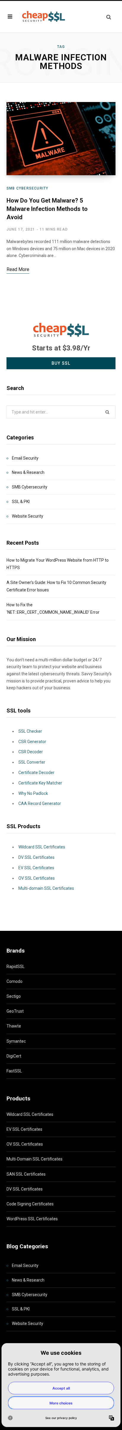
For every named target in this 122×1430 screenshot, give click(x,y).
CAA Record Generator (39, 803)
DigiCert (14, 1056)
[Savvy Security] (42, 16)
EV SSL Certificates (36, 867)
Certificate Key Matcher (40, 783)
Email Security (25, 458)
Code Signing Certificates (30, 1204)
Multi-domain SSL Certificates (46, 888)
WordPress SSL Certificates (32, 1218)
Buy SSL (61, 363)
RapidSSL (16, 966)
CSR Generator (32, 741)
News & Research (28, 472)
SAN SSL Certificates (26, 1174)
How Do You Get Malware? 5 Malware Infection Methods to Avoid (47, 209)
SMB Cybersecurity (27, 188)
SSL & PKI (21, 501)
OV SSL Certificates (36, 878)
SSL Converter (31, 762)
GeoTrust (15, 1011)
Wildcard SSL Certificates (41, 847)
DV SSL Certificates (36, 857)
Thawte (14, 1026)
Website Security (27, 516)
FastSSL (14, 1071)
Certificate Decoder (36, 772)
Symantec (16, 1041)
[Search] (108, 16)
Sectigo (14, 996)
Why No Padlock (33, 793)
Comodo (15, 981)
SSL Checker (30, 731)
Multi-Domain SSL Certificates (34, 1159)
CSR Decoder (30, 751)
